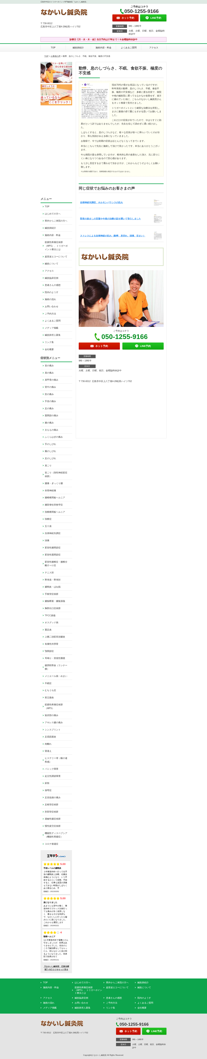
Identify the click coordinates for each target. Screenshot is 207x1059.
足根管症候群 (51, 804)
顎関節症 (49, 651)
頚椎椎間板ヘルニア (55, 512)
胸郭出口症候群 (53, 608)
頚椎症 (48, 519)
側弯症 (48, 790)
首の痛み (49, 365)
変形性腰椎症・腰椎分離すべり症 (56, 564)
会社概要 (49, 349)
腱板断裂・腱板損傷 (55, 601)
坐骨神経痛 (50, 490)
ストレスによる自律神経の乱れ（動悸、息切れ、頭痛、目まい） (112, 236)
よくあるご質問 (129, 47)
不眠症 (48, 683)
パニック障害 (51, 769)
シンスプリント (53, 729)
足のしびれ (50, 458)
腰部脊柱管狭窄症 (54, 505)
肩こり (48, 465)
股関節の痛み (51, 415)
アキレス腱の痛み (54, 722)
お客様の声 (56, 56)
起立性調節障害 (53, 776)
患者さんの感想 (53, 285)
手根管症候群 (51, 594)
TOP (53, 47)
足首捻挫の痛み (53, 797)
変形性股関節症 (53, 554)
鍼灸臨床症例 (51, 278)
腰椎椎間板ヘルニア (55, 497)
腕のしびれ (50, 451)
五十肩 (48, 526)
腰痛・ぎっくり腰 (54, 483)
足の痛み (49, 408)
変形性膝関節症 (53, 547)
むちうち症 (50, 690)
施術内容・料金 (103, 47)
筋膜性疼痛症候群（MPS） (54, 706)
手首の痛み (50, 401)
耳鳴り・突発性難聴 (55, 658)
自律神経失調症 (53, 533)
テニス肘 (49, 572)
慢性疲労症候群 (53, 826)
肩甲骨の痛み (51, 380)
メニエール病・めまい (56, 676)
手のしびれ (50, 444)
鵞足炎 (48, 629)
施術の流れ (50, 299)
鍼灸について (51, 263)
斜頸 (47, 783)
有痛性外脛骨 (51, 644)
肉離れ (48, 744)
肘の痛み (49, 394)
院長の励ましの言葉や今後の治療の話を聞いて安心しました (110, 218)
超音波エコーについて (56, 256)
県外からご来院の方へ (56, 221)
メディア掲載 (51, 328)
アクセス (153, 47)
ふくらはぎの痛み (54, 437)
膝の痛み (49, 422)
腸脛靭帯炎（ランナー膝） (56, 667)
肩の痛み (49, 373)
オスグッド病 (51, 622)
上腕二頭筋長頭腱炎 (55, 637)
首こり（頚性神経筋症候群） (56, 474)
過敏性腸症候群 (53, 819)
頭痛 (47, 540)
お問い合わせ (51, 306)
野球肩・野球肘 (53, 580)
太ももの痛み (51, 430)
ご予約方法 (50, 313)
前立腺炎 (49, 697)
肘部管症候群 (51, 812)
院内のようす (51, 292)
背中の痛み (50, 387)
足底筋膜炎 (50, 737)
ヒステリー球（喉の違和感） (56, 760)
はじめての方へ (53, 214)
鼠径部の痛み (51, 715)
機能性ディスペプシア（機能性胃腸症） (56, 835)
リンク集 (49, 342)
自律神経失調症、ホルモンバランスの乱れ (101, 202)
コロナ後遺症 (51, 844)
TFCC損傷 (50, 615)
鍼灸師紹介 (78, 47)
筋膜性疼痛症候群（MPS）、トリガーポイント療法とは (56, 246)
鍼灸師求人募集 (53, 335)
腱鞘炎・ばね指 (53, 587)
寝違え (48, 751)
